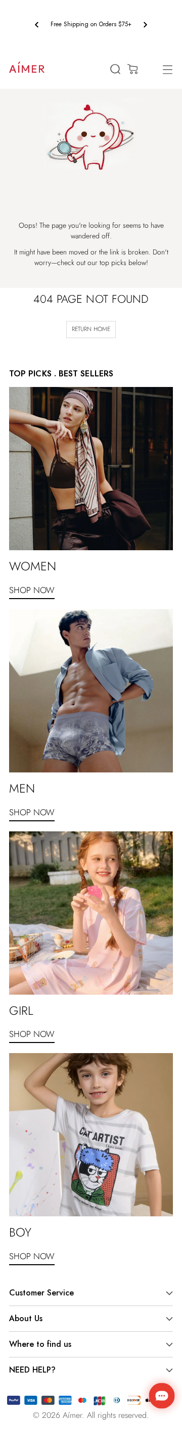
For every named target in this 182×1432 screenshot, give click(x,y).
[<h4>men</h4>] (91, 690)
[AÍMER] (26, 67)
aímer (72, 1415)
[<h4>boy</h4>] (91, 1134)
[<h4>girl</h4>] (91, 913)
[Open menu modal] (167, 69)
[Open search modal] (115, 69)
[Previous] (36, 24)
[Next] (145, 24)
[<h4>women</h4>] (91, 468)
